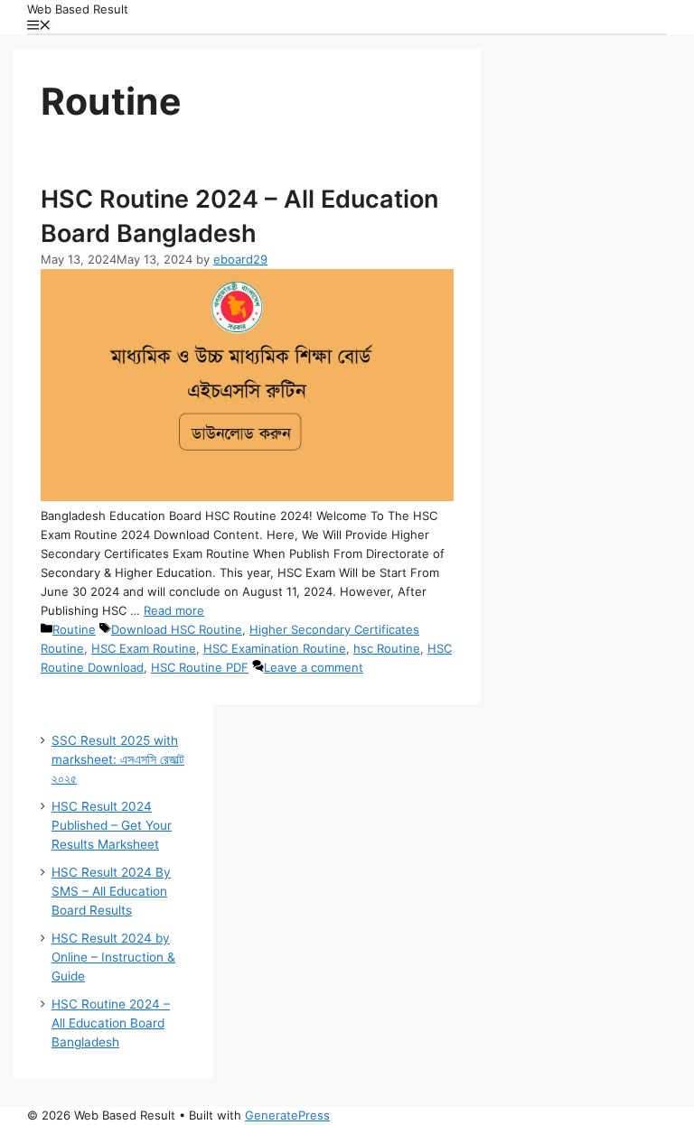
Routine (74, 629)
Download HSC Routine (176, 629)
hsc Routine (386, 648)
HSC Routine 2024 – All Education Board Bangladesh (111, 1023)
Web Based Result (77, 9)
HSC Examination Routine (274, 648)
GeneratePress (287, 1115)
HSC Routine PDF (200, 667)
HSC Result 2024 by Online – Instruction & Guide (113, 957)
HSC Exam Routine (143, 648)
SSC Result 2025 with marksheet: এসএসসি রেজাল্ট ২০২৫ (118, 759)
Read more (174, 610)
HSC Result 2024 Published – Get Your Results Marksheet (112, 825)
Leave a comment (313, 667)
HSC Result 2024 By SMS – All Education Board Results (111, 891)
